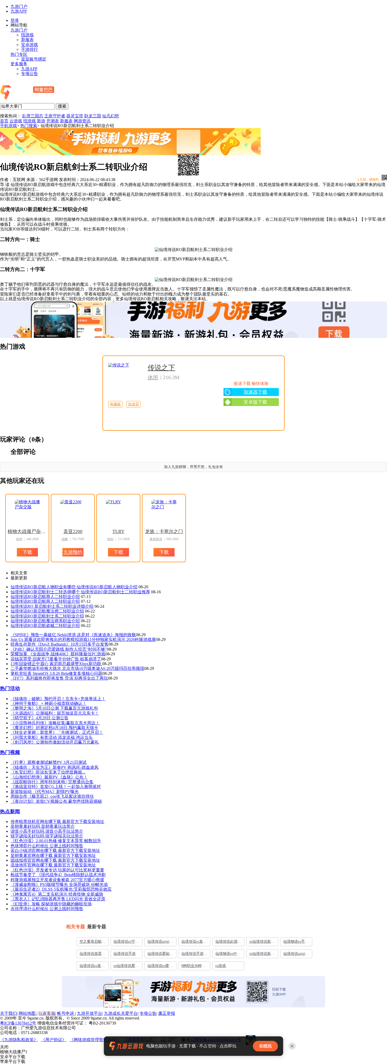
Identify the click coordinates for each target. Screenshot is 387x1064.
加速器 (133, 404)
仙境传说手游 (124, 954)
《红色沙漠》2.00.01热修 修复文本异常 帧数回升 (56, 841)
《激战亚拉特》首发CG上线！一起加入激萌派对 (56, 786)
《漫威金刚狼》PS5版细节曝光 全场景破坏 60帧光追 (59, 884)
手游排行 (29, 49)
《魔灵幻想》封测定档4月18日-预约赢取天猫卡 (54, 727)
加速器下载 (255, 392)
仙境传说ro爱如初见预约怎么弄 (160, 967)
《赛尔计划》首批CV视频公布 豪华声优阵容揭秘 (56, 801)
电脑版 (115, 404)
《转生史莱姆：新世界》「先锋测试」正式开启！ (57, 732)
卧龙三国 (92, 116)
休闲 (153, 377)
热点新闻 (10, 811)
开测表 (52, 121)
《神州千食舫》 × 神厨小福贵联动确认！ (49, 703)
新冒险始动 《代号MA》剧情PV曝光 (45, 791)
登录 (15, 20)
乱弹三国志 (32, 116)
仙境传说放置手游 (92, 955)
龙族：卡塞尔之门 (164, 531)
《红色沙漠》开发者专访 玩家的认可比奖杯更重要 (57, 870)
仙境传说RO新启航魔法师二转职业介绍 (47, 611)
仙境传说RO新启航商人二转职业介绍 (45, 596)
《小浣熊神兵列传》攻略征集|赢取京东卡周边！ (55, 723)
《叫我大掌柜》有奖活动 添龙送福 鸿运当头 (52, 737)
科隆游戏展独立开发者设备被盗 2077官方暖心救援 (57, 879)
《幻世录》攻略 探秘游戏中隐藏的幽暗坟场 (51, 904)
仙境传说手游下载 (194, 955)
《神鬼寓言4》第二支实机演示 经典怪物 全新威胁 (57, 894)
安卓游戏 (29, 44)
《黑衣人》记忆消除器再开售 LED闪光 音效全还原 (58, 899)
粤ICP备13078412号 (18, 1023)
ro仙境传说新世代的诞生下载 (262, 943)
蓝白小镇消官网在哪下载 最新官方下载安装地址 (55, 850)
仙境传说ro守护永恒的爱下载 (126, 943)
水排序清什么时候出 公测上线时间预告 (47, 908)
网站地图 (28, 1013)
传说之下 (161, 368)
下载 (166, 326)
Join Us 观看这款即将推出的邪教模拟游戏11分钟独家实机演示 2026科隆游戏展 (83, 639)
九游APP (19, 11)
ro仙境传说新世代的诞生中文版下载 (262, 955)
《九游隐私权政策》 (19, 1039)
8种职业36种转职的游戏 (193, 967)
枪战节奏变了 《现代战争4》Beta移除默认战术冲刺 (58, 874)
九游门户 (19, 6)
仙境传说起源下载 (228, 943)
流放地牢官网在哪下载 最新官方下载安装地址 (53, 865)
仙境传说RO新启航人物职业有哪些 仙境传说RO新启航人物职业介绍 (74, 587)
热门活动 (10, 688)
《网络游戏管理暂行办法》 (95, 1039)
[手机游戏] (41, 100)
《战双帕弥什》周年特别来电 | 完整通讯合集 (52, 782)
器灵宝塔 (74, 116)
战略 (65, 539)
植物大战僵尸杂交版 (27, 531)
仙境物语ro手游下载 (296, 943)
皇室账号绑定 (33, 59)
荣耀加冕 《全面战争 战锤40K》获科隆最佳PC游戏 (58, 654)
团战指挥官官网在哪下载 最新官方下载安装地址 (55, 860)
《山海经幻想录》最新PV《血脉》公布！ (49, 777)
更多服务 (19, 64)
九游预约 (72, 552)
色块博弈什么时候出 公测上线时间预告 (47, 846)
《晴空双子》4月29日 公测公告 (39, 718)
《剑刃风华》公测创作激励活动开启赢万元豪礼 (55, 742)
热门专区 (19, 54)
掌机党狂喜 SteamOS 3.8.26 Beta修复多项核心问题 (56, 673)
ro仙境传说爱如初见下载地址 (126, 967)
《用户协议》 (53, 1039)
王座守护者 (54, 116)
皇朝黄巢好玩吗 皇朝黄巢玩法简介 (43, 826)
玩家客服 (46, 1013)
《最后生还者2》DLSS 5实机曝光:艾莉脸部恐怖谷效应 (61, 889)
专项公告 (29, 73)
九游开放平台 (89, 1013)
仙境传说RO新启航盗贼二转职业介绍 (45, 625)
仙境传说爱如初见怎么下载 (160, 955)
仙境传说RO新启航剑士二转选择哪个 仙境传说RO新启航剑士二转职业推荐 (80, 592)
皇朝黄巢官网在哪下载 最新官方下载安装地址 (53, 855)
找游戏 (27, 35)
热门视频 (10, 752)
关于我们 (8, 1013)
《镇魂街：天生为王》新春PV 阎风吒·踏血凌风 (54, 767)
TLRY (118, 531)
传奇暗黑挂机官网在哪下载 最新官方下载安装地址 (57, 821)
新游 (41, 121)
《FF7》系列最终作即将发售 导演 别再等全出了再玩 (59, 678)
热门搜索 (28, 125)
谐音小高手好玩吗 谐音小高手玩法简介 (47, 831)
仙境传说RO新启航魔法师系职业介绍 (45, 621)
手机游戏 (8, 125)
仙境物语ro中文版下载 (228, 955)
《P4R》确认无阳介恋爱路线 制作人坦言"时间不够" (59, 649)
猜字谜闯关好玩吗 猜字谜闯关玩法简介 (47, 836)
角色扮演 (156, 539)
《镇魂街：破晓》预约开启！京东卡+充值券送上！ (58, 698)
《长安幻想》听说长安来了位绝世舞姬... (48, 772)
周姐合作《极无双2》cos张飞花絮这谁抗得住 (52, 796)
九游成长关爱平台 (121, 1013)
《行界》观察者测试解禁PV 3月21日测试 (49, 762)
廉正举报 (166, 1013)
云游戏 (15, 121)
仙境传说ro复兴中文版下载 (92, 967)
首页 (4, 121)
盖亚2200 (72, 531)
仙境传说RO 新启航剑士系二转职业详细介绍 (52, 606)
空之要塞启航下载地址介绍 (92, 943)
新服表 (27, 39)
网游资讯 (82, 121)
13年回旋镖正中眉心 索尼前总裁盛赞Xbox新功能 (56, 663)
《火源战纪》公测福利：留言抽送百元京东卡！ (55, 713)
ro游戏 (220, 966)
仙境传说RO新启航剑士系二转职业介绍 (47, 616)
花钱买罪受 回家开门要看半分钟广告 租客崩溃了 (56, 659)
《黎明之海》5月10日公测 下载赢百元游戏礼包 (54, 708)
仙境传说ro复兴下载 (194, 943)
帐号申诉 (66, 1013)
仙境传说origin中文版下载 (295, 955)
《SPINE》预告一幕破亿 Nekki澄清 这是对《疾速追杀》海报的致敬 (73, 635)
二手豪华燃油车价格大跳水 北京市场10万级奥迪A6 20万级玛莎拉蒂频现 (77, 668)
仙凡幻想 (110, 116)
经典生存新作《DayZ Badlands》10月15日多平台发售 (59, 644)
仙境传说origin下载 (159, 943)
